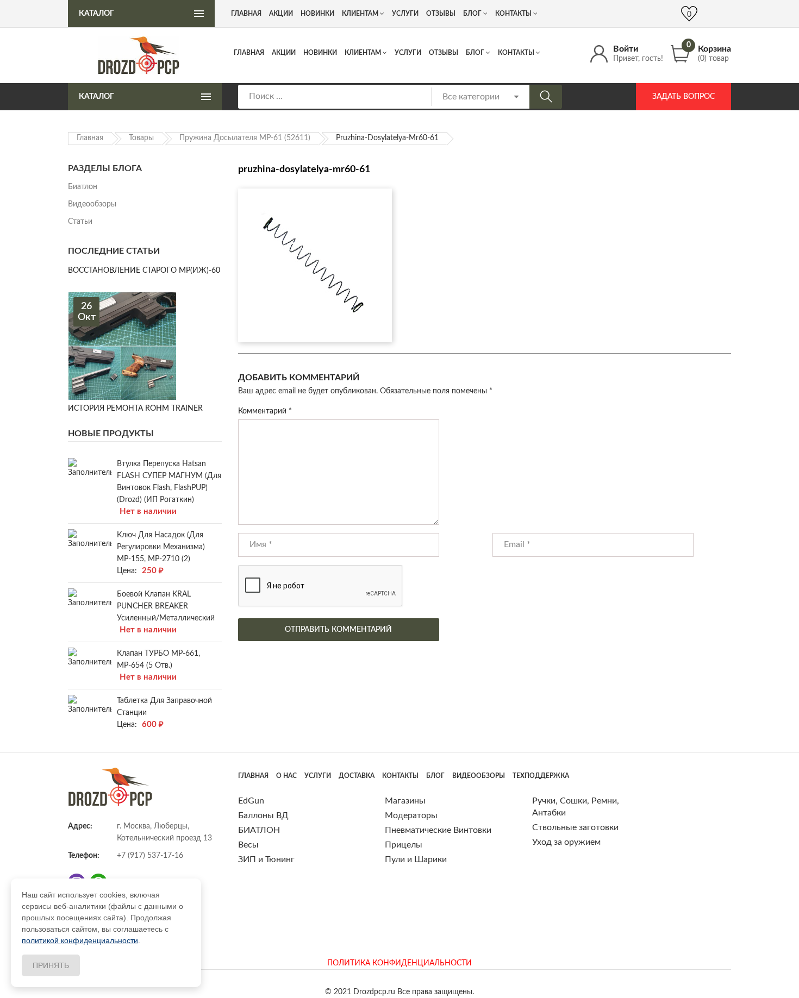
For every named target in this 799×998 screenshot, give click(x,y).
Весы (248, 844)
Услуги (408, 52)
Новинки (320, 52)
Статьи (80, 221)
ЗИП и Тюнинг (266, 859)
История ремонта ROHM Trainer (135, 408)
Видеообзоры (92, 204)
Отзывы (443, 52)
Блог (475, 52)
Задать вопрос (683, 97)
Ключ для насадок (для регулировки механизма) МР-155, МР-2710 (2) (161, 547)
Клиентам (363, 52)
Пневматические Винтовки (438, 830)
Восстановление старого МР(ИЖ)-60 (144, 270)
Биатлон (82, 187)
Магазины (405, 800)
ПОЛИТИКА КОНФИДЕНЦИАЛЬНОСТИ (399, 963)
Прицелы (403, 844)
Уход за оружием (566, 842)
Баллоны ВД (263, 815)
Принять (51, 965)
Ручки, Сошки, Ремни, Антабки (575, 806)
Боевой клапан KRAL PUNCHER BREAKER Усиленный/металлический (166, 606)
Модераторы (411, 815)
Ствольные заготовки (575, 827)
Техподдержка (541, 776)
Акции (284, 52)
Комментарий (265, 411)
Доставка (356, 776)
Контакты (516, 52)
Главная (249, 52)
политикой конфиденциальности (80, 940)
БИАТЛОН (259, 830)
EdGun (251, 800)
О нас (286, 776)
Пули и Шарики (416, 859)
